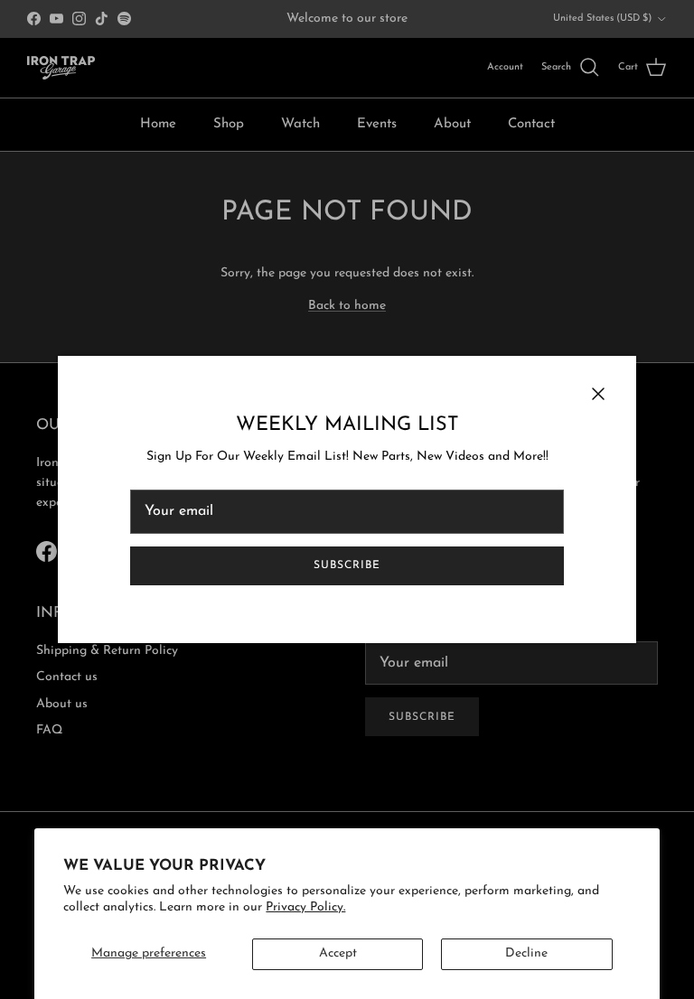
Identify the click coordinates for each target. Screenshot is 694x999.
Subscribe (347, 565)
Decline (526, 953)
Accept (338, 953)
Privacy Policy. (305, 907)
